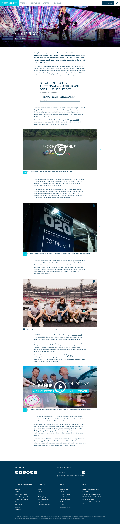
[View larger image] (94, 205)
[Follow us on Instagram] (16, 472)
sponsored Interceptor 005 (46, 122)
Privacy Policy (66, 518)
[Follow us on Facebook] (20, 472)
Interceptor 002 (48, 181)
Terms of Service (77, 518)
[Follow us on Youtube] (28, 472)
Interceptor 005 (39, 179)
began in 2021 (74, 120)
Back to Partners (22, 38)
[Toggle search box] (117, 3)
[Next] (100, 149)
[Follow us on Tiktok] (35, 472)
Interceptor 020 (40, 197)
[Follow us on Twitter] (24, 472)
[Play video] (60, 149)
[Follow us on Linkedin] (31, 472)
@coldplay (59, 86)
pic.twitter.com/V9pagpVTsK (48, 93)
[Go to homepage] (9, 3)
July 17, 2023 (43, 100)
